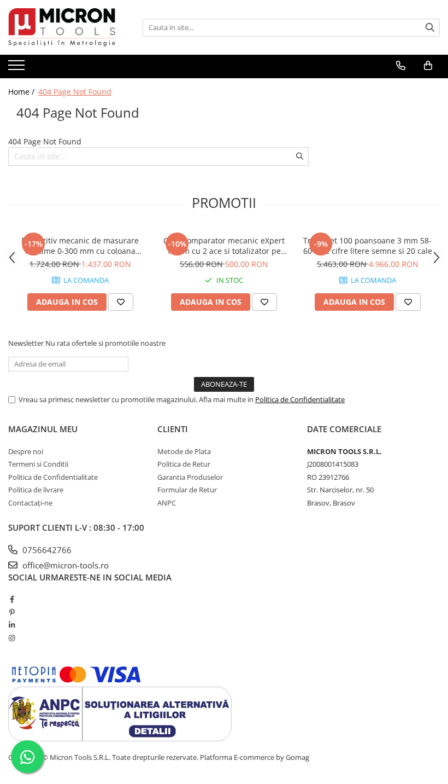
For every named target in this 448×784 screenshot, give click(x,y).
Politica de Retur (183, 464)
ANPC (166, 503)
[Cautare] (430, 28)
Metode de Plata (184, 451)
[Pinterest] (11, 612)
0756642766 (46, 549)
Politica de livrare (35, 490)
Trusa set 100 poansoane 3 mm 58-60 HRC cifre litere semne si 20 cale (367, 245)
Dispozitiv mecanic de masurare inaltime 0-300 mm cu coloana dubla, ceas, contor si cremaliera (80, 245)
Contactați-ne (30, 503)
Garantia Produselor (190, 477)
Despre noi (25, 451)
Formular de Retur (187, 490)
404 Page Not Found (74, 91)
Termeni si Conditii (38, 464)
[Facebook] (11, 599)
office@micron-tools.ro (64, 565)
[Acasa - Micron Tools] (62, 27)
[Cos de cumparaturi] (428, 66)
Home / (22, 91)
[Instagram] (11, 638)
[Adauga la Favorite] (120, 302)
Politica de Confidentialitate (300, 399)
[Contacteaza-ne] (400, 66)
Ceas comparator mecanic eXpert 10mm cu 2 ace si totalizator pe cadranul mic (224, 245)
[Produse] (17, 68)
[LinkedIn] (11, 625)
